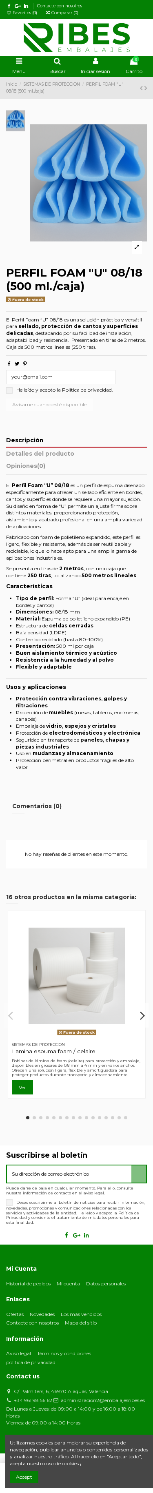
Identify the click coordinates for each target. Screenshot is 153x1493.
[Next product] (145, 88)
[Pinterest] (25, 364)
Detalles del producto (40, 453)
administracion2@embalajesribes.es (103, 1400)
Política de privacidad (87, 390)
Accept (24, 1477)
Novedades (42, 1314)
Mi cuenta (68, 1283)
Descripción (24, 440)
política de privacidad (30, 1362)
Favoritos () (24, 13)
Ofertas (15, 1314)
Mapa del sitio (81, 1323)
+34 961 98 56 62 (33, 1400)
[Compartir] (9, 364)
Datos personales (106, 1283)
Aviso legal (18, 1353)
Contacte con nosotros (59, 6)
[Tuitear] (17, 364)
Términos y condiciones (64, 1353)
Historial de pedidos (28, 1283)
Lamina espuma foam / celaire (53, 1051)
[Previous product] (142, 88)
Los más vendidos (81, 1314)
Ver (22, 1087)
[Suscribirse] (138, 1174)
